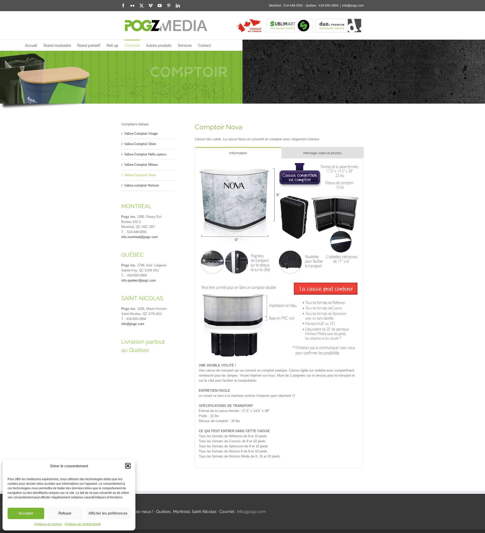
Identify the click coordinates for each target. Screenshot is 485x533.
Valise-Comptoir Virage (141, 133)
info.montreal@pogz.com (139, 237)
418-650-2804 (328, 5)
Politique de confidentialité (83, 524)
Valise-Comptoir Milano (141, 165)
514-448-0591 (293, 5)
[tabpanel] (279, 313)
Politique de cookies (48, 524)
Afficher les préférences (108, 513)
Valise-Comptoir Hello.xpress (145, 154)
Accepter (25, 513)
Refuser (64, 513)
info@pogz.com (353, 5)
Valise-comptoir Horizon (141, 185)
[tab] (238, 152)
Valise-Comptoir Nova (140, 175)
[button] (127, 465)
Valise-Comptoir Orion (140, 144)
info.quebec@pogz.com (138, 280)
